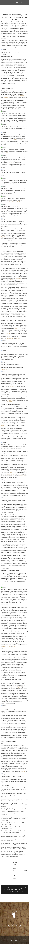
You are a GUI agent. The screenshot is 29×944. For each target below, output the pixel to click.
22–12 (22, 95)
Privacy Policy (14, 941)
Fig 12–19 (10, 400)
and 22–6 (19, 139)
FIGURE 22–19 (10, 474)
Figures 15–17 (6, 646)
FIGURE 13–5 (4, 369)
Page (14, 863)
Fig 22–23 (23, 771)
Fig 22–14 (8, 333)
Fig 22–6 (6, 152)
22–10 (9, 236)
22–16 (17, 338)
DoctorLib (5, 939)
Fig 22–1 (18, 47)
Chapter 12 (6, 97)
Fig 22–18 (12, 472)
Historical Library (21, 939)
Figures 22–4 (13, 139)
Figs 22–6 (3, 236)
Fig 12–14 (10, 401)
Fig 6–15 (12, 386)
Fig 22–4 (6, 130)
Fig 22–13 (17, 328)
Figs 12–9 (11, 201)
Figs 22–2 (16, 95)
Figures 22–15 (9, 338)
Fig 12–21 (18, 278)
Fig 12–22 (10, 280)
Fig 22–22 (19, 687)
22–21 (14, 646)
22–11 (18, 201)
